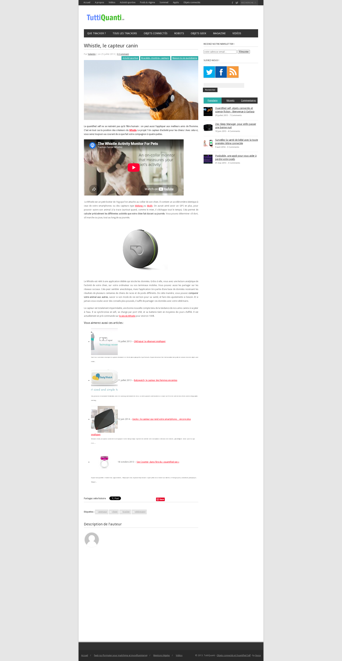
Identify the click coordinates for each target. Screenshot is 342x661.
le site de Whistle (127, 316)
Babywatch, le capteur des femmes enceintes (155, 380)
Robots (179, 33)
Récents (230, 100)
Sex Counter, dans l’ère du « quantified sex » (158, 462)
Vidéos (236, 33)
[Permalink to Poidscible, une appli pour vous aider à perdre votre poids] (208, 159)
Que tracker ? (96, 33)
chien (114, 512)
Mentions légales (161, 655)
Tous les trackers (125, 33)
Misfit (149, 206)
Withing (139, 206)
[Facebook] (232, 2)
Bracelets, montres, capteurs (155, 58)
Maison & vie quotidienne (184, 58)
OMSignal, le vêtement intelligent (149, 341)
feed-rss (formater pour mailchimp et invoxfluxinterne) (120, 655)
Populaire (212, 100)
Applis (176, 2)
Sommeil (164, 2)
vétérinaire (140, 512)
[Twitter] (237, 2)
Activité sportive (127, 2)
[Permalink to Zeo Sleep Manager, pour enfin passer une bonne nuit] (208, 127)
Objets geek (198, 33)
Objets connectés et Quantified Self (234, 655)
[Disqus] (141, 592)
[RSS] (233, 72)
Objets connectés (191, 2)
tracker (126, 512)
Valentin (92, 54)
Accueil (87, 2)
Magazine (219, 33)
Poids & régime (147, 2)
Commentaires (248, 100)
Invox (258, 655)
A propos (99, 2)
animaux (102, 512)
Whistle (132, 130)
